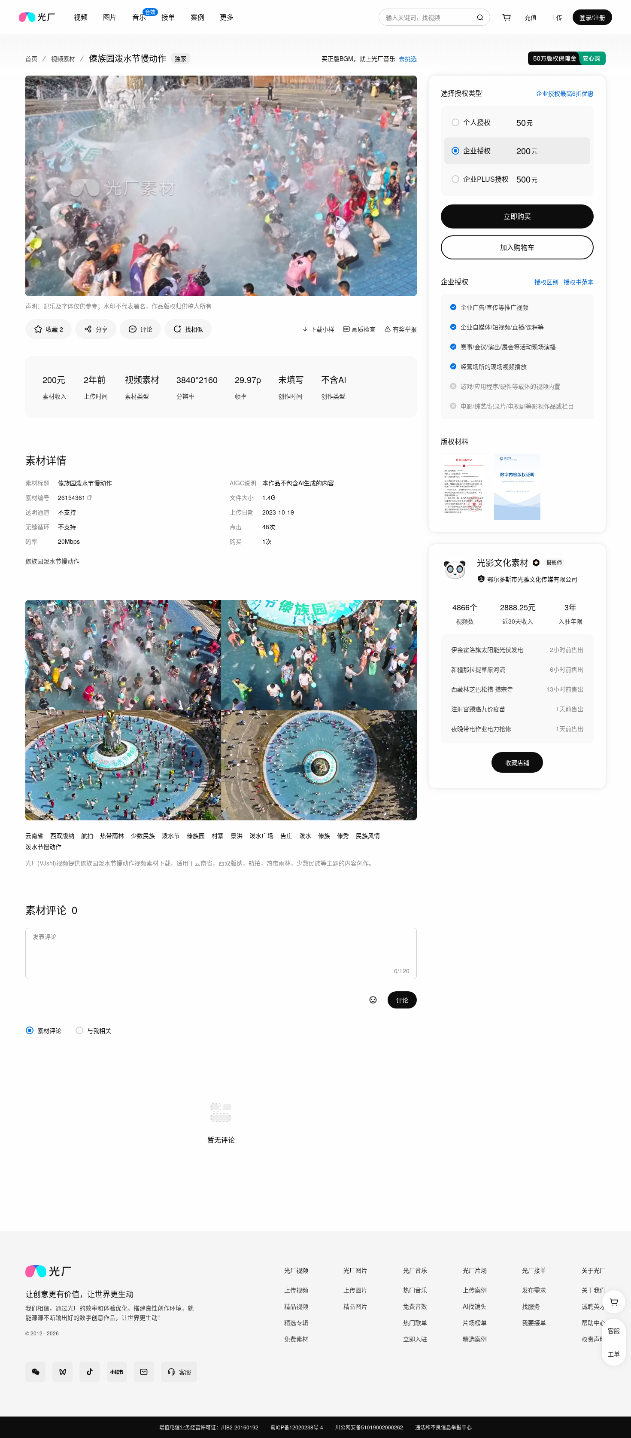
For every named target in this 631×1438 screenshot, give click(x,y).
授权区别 (546, 281)
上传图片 (355, 1290)
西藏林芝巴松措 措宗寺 (482, 689)
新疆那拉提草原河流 (478, 669)
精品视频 (296, 1306)
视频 (81, 17)
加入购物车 (517, 247)
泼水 (305, 835)
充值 (531, 17)
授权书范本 (579, 281)
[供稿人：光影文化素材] (454, 570)
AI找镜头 (474, 1306)
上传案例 (475, 1290)
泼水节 (171, 835)
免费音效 (415, 1306)
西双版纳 (62, 835)
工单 (614, 1354)
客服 (614, 1330)
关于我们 (594, 1290)
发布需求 (534, 1290)
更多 (227, 17)
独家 (181, 58)
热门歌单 (415, 1322)
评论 (402, 1000)
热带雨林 (112, 835)
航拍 (87, 835)
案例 (197, 17)
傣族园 (196, 835)
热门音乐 (415, 1290)
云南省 (34, 835)
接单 (168, 17)
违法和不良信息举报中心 (443, 1427)
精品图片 (355, 1306)
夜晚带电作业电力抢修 (481, 728)
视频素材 (63, 58)
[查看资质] (481, 579)
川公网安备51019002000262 (369, 1427)
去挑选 (408, 58)
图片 (110, 17)
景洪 (237, 835)
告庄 (286, 835)
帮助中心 (594, 1322)
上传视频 (296, 1290)
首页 (31, 58)
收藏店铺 (517, 762)
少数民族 (143, 835)
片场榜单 (475, 1322)
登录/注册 (592, 17)
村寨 (218, 835)
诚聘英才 (594, 1306)
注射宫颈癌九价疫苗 (478, 708)
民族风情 (368, 835)
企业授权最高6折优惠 (565, 93)
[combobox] (434, 17)
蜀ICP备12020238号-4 (296, 1427)
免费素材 (296, 1338)
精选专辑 (296, 1322)
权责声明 (594, 1338)
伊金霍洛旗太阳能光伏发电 (487, 649)
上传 (556, 17)
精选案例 (475, 1338)
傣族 (324, 835)
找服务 (531, 1306)
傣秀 (343, 835)
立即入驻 (415, 1338)
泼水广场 (261, 835)
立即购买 (517, 216)
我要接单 (534, 1322)
